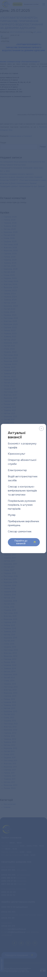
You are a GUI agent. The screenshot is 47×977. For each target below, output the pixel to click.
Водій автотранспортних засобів (22, 478)
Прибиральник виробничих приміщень (23, 523)
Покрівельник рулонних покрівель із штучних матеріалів (22, 504)
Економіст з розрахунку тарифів (22, 445)
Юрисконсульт (16, 453)
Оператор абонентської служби (22, 462)
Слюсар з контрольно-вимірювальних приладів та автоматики (22, 490)
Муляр (12, 515)
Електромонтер (17, 470)
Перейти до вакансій (20, 542)
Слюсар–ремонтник (19, 531)
